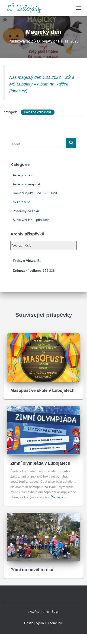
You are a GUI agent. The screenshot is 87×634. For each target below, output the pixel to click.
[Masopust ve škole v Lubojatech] (43, 357)
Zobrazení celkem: (28, 270)
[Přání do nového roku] (43, 536)
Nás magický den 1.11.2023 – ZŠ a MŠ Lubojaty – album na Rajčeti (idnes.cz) (41, 84)
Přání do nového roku (31, 569)
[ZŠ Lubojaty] (25, 8)
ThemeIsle (55, 623)
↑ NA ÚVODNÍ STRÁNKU (43, 612)
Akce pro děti (22, 175)
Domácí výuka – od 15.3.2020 (35, 193)
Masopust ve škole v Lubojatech (42, 390)
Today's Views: (25, 260)
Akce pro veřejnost (37, 112)
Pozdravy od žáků (26, 211)
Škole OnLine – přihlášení (32, 220)
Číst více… (59, 497)
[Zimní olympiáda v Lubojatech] (43, 430)
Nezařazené (22, 202)
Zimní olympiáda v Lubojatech (40, 463)
